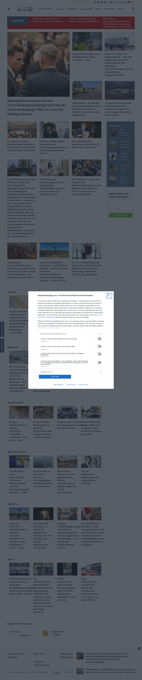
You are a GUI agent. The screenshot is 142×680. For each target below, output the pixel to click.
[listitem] (71, 334)
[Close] (109, 296)
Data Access (71, 384)
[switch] (98, 338)
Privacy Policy (83, 384)
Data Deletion (58, 384)
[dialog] (71, 340)
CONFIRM (55, 376)
